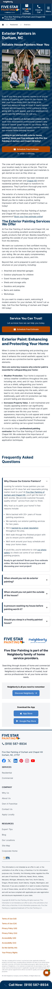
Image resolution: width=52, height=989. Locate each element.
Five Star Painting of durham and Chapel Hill (24, 119)
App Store (27, 713)
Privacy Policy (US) (9, 928)
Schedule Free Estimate (26, 11)
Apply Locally (8, 814)
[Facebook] (4, 761)
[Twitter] (10, 761)
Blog (4, 834)
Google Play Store (27, 721)
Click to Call (38, 11)
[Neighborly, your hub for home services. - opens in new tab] (38, 640)
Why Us (5, 793)
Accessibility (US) (9, 938)
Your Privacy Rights (10, 952)
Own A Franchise (9, 804)
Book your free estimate (22, 138)
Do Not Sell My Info (9, 948)
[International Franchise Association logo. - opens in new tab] (6, 858)
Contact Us (7, 809)
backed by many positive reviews (17, 127)
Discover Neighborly (24, 693)
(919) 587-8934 (16, 744)
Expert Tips (7, 829)
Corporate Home (9, 851)
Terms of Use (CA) (9, 923)
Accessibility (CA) (9, 943)
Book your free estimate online (28, 216)
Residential (7, 773)
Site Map (6, 845)
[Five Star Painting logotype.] (14, 640)
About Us (6, 798)
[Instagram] (27, 761)
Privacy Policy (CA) (9, 933)
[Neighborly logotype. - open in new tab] (8, 2)
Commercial (7, 778)
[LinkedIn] (15, 761)
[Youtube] (33, 761)
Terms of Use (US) (9, 919)
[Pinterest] (21, 761)
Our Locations (8, 840)
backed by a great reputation (24, 528)
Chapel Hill (32, 180)
